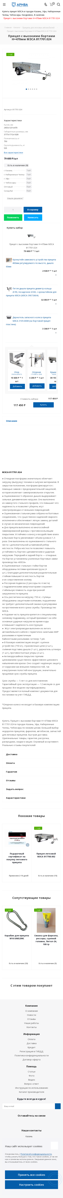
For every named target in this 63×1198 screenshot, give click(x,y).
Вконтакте (23, 1122)
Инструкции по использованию (31, 1087)
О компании (31, 1010)
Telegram (31, 1122)
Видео (31, 1079)
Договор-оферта (31, 1059)
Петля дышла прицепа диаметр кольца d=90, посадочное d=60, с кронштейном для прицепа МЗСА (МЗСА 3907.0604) (31, 292)
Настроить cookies (31, 1184)
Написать (33, 217)
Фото (31, 1075)
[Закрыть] (54, 1145)
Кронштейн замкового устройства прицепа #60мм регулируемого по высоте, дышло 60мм (31, 263)
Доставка (31, 1043)
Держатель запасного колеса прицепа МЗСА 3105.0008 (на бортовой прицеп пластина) (28, 321)
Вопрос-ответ (31, 1083)
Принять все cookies (31, 1175)
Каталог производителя (31, 1091)
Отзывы (31, 1019)
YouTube (38, 1122)
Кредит (31, 1047)
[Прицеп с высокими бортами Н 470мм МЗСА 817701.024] (31, 70)
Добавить (17, 386)
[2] (8, 105)
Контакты (32, 1027)
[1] (5, 105)
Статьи (31, 1071)
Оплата (31, 1039)
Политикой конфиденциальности (36, 1154)
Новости (31, 1014)
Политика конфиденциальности (32, 1055)
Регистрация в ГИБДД (31, 1051)
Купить (43, 404)
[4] (13, 105)
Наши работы (31, 1023)
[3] (11, 105)
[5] (16, 105)
